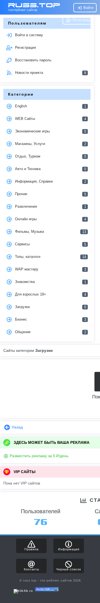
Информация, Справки (50, 181)
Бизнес (50, 319)
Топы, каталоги (50, 257)
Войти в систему (28, 35)
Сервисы (50, 244)
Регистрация (82, 20)
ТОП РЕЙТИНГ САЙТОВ (22, 10)
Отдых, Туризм (50, 156)
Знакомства (50, 282)
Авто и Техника (50, 169)
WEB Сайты (50, 119)
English (50, 106)
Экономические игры (50, 131)
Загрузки (50, 307)
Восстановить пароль (32, 60)
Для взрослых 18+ (50, 294)
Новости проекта (50, 73)
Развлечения (50, 206)
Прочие (50, 194)
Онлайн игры (50, 219)
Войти (87, 8)
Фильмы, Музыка (50, 231)
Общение (50, 332)
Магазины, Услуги (50, 144)
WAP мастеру (50, 269)
